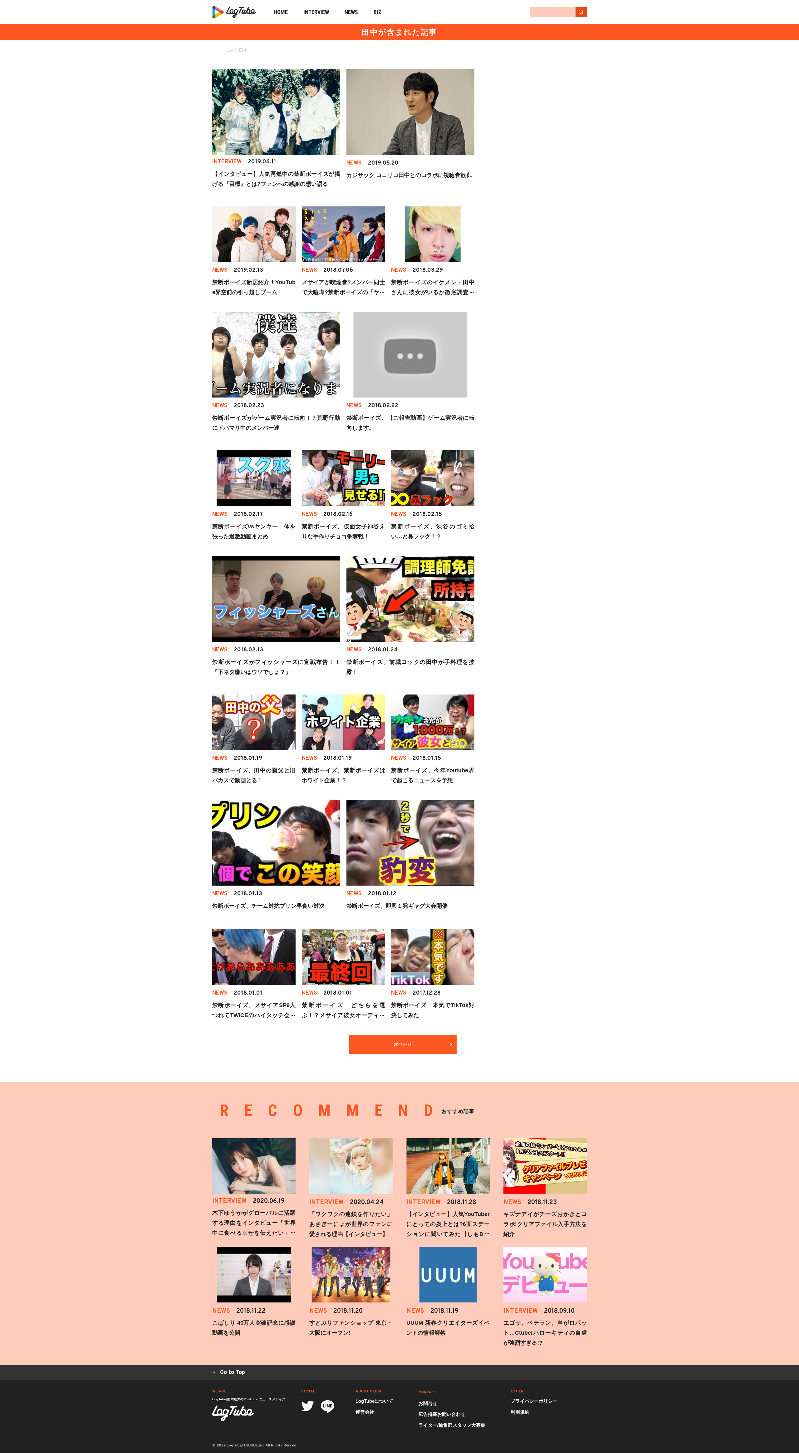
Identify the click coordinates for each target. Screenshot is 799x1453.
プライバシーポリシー (534, 1401)
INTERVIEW (316, 12)
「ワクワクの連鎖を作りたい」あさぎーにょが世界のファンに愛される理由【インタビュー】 (351, 1224)
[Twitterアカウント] (307, 1406)
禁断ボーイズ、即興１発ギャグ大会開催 (397, 906)
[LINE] (327, 1406)
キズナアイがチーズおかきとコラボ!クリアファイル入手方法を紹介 (545, 1224)
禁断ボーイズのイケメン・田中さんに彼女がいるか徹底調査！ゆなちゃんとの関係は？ (432, 292)
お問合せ (428, 1403)
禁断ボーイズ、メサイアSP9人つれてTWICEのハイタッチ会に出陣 (254, 1015)
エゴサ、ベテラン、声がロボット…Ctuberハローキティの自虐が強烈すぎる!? (545, 1333)
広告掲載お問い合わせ (442, 1414)
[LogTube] (234, 12)
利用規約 (520, 1412)
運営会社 (364, 1412)
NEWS (351, 12)
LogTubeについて (374, 1401)
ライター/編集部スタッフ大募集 (452, 1425)
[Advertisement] (540, 108)
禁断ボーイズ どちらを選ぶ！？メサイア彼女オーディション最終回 (343, 1015)
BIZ (377, 12)
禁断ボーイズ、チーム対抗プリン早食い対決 (268, 906)
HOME (281, 12)
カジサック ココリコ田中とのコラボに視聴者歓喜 (409, 175)
